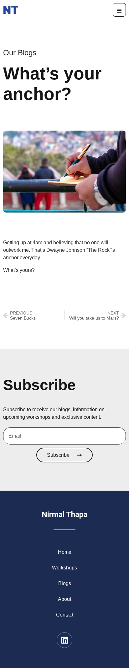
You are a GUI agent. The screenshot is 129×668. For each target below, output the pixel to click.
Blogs (64, 583)
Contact (64, 614)
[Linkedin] (64, 640)
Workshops (64, 567)
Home (64, 552)
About (64, 599)
